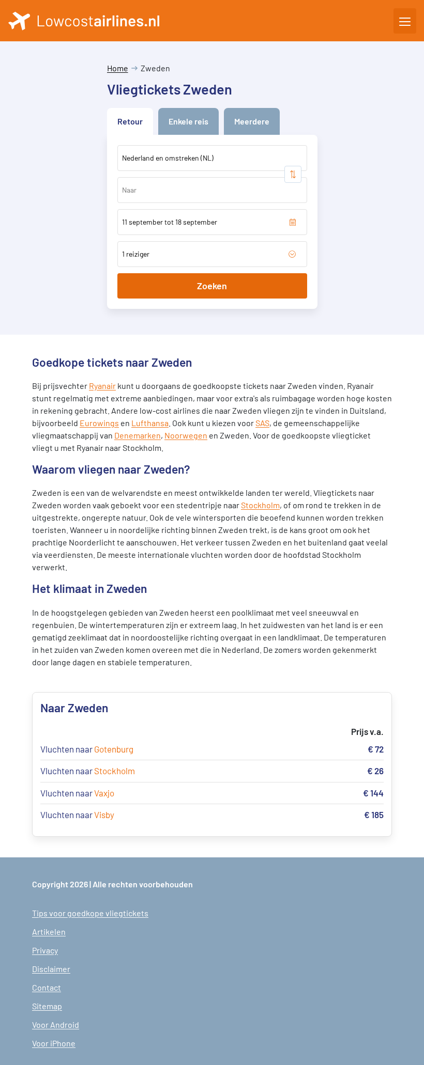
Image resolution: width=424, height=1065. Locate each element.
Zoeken (212, 285)
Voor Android (55, 1024)
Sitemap (47, 1006)
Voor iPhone (53, 1043)
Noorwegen (185, 435)
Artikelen (49, 931)
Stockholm (260, 505)
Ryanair (102, 385)
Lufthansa (150, 423)
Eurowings (99, 423)
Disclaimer (51, 969)
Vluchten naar (86, 749)
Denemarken (137, 435)
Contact (46, 987)
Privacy (45, 950)
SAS (262, 423)
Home (117, 68)
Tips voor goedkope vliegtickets (90, 913)
